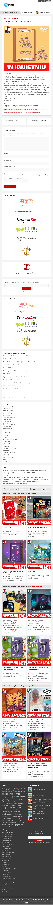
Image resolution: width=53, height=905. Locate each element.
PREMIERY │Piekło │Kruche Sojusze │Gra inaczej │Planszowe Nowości (20, 362)
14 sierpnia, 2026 (6, 671)
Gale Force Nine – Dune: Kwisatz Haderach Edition (15, 398)
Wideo (4, 456)
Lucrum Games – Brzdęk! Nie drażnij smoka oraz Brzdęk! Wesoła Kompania (21, 383)
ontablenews (26, 479)
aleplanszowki (12, 470)
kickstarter (24, 477)
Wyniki (4, 459)
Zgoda (26, 902)
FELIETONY (6, 419)
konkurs (28, 477)
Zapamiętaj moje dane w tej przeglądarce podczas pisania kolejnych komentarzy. (26, 175)
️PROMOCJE (6, 446)
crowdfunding (6, 415)
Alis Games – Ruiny (7, 392)
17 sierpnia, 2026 (31, 623)
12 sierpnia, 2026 (31, 573)
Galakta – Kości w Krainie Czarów (11, 386)
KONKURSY (6, 432)
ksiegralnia (33, 477)
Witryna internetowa (9, 166)
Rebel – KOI (31, 571)
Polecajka (5, 441)
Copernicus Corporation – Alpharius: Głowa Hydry (15, 377)
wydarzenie (19, 483)
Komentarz (7, 136)
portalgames (44, 479)
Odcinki (5, 437)
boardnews (14, 112)
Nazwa (6, 153)
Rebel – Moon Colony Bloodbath (11, 395)
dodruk (12, 474)
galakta (21, 475)
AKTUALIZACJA (7, 18)
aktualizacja (5, 470)
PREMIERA (5, 443)
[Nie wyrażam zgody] (51, 901)
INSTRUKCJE (6, 430)
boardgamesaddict (20, 472)
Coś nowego (6, 412)
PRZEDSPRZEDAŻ (7, 448)
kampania (18, 477)
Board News (15, 18)
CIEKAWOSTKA (6, 410)
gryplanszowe (26, 112)
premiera (5, 481)
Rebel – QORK (6, 374)
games (35, 475)
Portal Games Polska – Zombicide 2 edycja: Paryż (15, 380)
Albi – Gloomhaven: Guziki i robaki (11, 389)
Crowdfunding (6, 414)
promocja (10, 481)
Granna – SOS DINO (8, 368)
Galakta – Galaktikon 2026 (36, 720)
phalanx (32, 479)
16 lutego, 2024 (7, 23)
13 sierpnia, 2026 (6, 765)
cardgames (38, 472)
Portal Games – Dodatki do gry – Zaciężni (39, 121)
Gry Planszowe (6, 428)
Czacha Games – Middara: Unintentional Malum (36, 621)
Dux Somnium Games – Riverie (10, 359)
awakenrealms (18, 470)
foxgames (20, 112)
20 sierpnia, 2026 (31, 529)
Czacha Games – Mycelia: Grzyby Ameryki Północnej (13, 668)
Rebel (34, 493)
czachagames (7, 475)
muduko (11, 479)
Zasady (5, 461)
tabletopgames (36, 481)
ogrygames (16, 479)
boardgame (26, 470)
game (25, 475)
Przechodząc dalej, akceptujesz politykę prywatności (27, 291)
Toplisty (5, 454)
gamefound (30, 475)
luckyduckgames (40, 477)
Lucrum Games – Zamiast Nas (13, 120)
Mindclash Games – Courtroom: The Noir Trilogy (33, 12)
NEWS (4, 435)
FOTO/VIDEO (6, 421)
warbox (42, 481)
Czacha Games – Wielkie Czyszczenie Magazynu (10, 621)
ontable (13, 23)
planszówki (37, 479)
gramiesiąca (40, 474)
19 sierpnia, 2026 (6, 574)
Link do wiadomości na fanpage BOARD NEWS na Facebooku (20, 109)
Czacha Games (37, 586)
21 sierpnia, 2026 (6, 529)
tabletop (29, 481)
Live (4, 434)
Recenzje (5, 450)
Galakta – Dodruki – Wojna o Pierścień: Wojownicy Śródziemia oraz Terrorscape (38, 765)
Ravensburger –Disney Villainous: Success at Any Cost (16, 371)
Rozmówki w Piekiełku (8, 452)
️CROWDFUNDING (7, 417)
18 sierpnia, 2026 (6, 623)
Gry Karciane (6, 426)
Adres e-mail (8, 160)
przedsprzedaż (17, 481)
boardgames (9, 112)
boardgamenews (43, 470)
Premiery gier (6, 445)
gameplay (5, 423)
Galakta (34, 686)
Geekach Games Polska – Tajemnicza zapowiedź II (15, 356)
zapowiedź (25, 483)
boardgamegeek (34, 470)
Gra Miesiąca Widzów (8, 425)
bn (22, 470)
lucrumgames (6, 479)
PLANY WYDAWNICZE (8, 439)
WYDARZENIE (6, 457)
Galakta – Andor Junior (10, 764)
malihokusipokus (32, 112)
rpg (26, 481)
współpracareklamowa (9, 483)
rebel (23, 481)
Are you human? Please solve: (12, 178)
